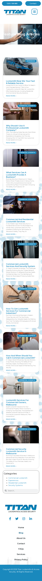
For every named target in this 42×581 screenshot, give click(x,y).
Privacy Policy (21, 560)
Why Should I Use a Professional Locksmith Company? (17, 128)
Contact (21, 543)
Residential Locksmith (17, 483)
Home (21, 527)
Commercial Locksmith (17, 478)
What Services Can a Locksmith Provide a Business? (16, 174)
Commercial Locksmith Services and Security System (20, 265)
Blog (21, 533)
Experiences (13, 480)
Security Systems (15, 485)
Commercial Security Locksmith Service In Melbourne (16, 451)
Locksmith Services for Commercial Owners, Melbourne (17, 402)
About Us (21, 538)
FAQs (21, 549)
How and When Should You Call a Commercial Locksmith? (20, 357)
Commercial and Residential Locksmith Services (19, 220)
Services (21, 554)
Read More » (11, 96)
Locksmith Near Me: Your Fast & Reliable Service (20, 82)
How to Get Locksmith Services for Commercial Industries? (18, 311)
